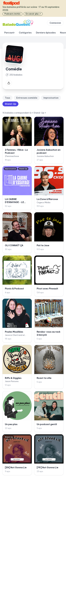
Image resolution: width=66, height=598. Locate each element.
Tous (7, 97)
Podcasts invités (12, 14)
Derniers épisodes (46, 32)
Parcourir (9, 32)
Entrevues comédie (26, 97)
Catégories (25, 32)
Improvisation (50, 97)
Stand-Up (10, 104)
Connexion (55, 23)
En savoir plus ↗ (33, 14)
